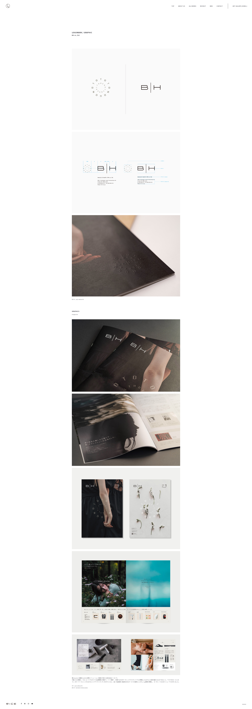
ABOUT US (181, 6)
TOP (172, 6)
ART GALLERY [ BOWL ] (240, 6)
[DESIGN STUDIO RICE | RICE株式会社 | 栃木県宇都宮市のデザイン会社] (11, 703)
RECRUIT (203, 6)
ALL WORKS (192, 6)
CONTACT (220, 6)
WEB (211, 6)
